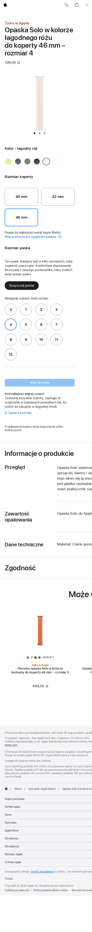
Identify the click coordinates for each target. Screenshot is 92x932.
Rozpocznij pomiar (21, 285)
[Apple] (6, 788)
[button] (66, 5)
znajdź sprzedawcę (42, 871)
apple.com (11, 745)
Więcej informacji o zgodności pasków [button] (31, 237)
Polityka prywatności (17, 890)
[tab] (34, 133)
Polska (9, 878)
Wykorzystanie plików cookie (50, 890)
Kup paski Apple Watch (41, 788)
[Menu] (87, 5)
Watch (18, 788)
